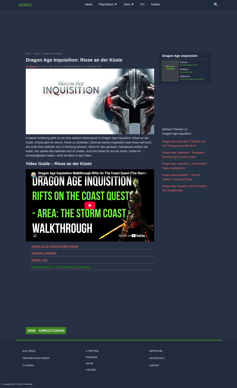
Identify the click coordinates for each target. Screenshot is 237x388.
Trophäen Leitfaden (43, 253)
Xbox (127, 4)
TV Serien (28, 365)
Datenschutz (157, 358)
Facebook (91, 357)
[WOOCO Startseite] (25, 5)
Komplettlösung (51, 330)
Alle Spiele (29, 351)
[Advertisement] (118, 30)
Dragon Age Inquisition (180, 56)
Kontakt (154, 365)
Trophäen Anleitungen (35, 358)
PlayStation (106, 4)
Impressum (155, 351)
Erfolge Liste (39, 260)
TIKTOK (90, 363)
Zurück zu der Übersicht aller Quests (55, 246)
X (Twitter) (92, 351)
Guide (31, 330)
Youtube (91, 370)
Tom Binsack (31, 66)
